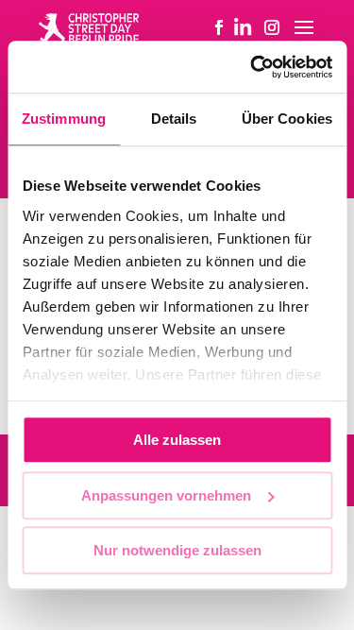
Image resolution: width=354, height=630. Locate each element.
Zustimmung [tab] (64, 119)
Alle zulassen (177, 440)
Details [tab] (174, 119)
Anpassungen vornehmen (166, 495)
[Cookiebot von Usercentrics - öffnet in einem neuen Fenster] (252, 67)
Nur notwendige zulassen (177, 550)
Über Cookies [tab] (287, 119)
